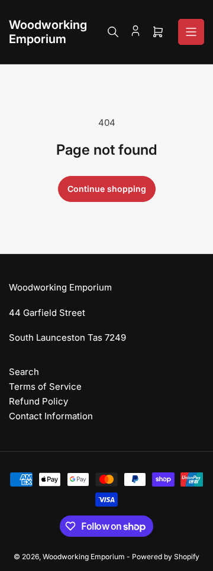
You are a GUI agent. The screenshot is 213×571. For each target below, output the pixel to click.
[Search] (113, 32)
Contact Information (51, 416)
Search (24, 371)
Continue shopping (106, 189)
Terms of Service (45, 386)
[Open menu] (191, 32)
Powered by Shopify (165, 556)
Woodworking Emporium (84, 556)
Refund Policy (38, 401)
